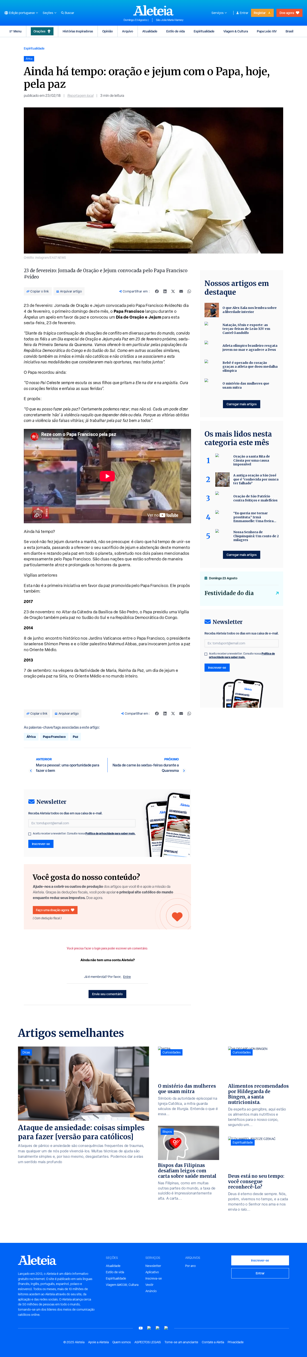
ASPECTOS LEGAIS (147, 1342)
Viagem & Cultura (235, 31)
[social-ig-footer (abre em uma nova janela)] (166, 1328)
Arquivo (127, 31)
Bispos (167, 1132)
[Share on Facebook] (157, 291)
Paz (75, 736)
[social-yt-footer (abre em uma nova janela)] (141, 1328)
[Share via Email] (181, 291)
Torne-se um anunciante (181, 1342)
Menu (17, 31)
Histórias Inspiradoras (78, 31)
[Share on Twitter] (173, 291)
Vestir (149, 1285)
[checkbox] (29, 834)
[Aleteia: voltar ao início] (153, 10)
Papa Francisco (54, 736)
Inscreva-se (153, 1278)
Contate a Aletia (213, 1342)
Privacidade (236, 1342)
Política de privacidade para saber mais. (110, 833)
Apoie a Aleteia (98, 1342)
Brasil (289, 31)
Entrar (244, 13)
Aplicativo (152, 1272)
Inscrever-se (41, 844)
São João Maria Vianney (169, 20)
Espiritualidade (204, 31)
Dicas (26, 1052)
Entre (127, 977)
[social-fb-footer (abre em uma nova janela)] (149, 1328)
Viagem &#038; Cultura (122, 1285)
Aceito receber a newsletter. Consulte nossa (84, 833)
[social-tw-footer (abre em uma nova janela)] (158, 1328)
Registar (260, 13)
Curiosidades (171, 1052)
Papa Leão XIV (267, 31)
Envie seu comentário (107, 994)
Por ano (190, 1266)
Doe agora (287, 13)
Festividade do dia (229, 593)
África (31, 736)
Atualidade (149, 31)
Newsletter (153, 1266)
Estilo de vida (175, 31)
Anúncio (151, 1291)
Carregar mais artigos (242, 404)
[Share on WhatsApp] (189, 291)
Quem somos (121, 1342)
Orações (39, 31)
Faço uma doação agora (52, 910)
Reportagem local (80, 95)
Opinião (107, 31)
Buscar (69, 13)
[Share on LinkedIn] (165, 291)
